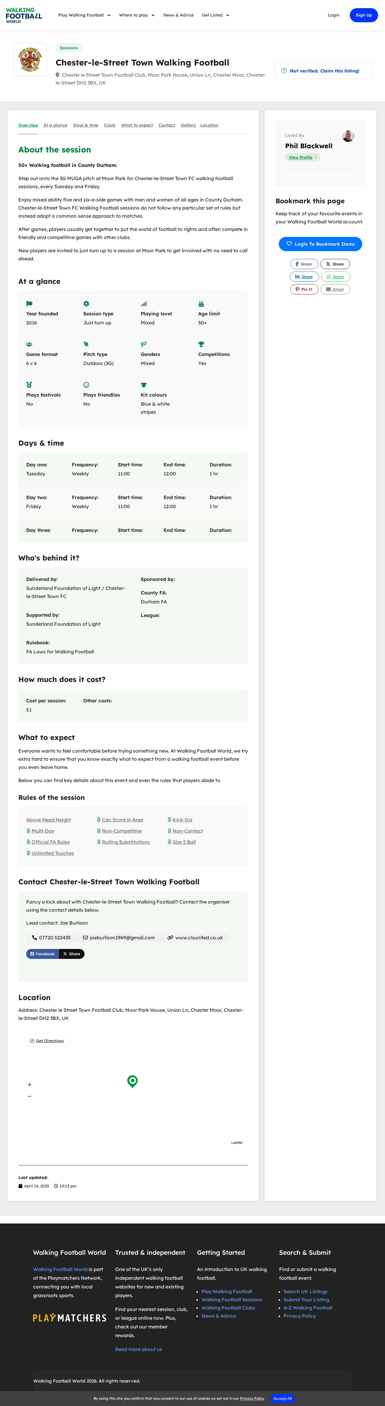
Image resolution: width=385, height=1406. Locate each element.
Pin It (306, 289)
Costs (110, 125)
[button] (29, 1084)
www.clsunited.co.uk (198, 938)
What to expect (137, 125)
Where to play (133, 15)
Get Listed (212, 15)
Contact (167, 125)
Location (209, 125)
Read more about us (138, 1349)
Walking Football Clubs (228, 1308)
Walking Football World (60, 1269)
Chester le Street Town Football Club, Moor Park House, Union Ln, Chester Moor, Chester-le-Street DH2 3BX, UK (161, 79)
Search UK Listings (306, 1291)
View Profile (301, 157)
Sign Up (364, 15)
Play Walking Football (81, 15)
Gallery (188, 125)
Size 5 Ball (184, 842)
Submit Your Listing (306, 1300)
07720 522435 (54, 938)
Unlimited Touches (53, 853)
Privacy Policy (300, 1316)
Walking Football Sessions (232, 1300)
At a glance (55, 125)
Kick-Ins (182, 820)
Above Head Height (48, 820)
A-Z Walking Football (308, 1308)
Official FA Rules (51, 842)
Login (333, 15)
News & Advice (178, 15)
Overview (28, 125)
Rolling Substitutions (126, 842)
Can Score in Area (122, 820)
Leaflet (236, 1142)
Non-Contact (188, 831)
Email (338, 289)
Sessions (69, 48)
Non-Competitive (122, 831)
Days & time (85, 125)
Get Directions (50, 1040)
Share (74, 953)
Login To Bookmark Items (325, 244)
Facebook (45, 953)
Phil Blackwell (309, 146)
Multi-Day (43, 831)
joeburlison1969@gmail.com (122, 938)
